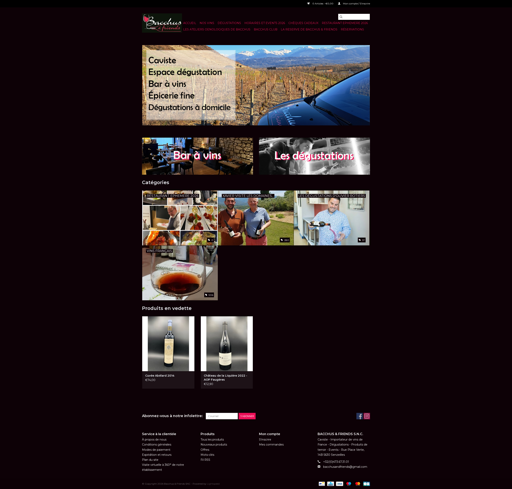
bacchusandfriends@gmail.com (345, 467)
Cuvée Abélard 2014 (159, 375)
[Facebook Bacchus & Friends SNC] (359, 416)
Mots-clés (207, 455)
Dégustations (229, 23)
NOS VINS (207, 23)
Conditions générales (156, 444)
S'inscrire (265, 439)
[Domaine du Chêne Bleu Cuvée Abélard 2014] (168, 343)
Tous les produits (212, 439)
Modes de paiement (156, 450)
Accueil (189, 23)
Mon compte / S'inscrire (356, 3)
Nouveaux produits (214, 444)
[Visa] (339, 483)
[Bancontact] (321, 483)
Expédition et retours (156, 455)
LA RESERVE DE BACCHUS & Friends (309, 29)
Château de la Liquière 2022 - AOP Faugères (225, 377)
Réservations (352, 29)
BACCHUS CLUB (265, 29)
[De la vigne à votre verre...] (256, 85)
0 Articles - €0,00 (323, 3)
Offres (205, 450)
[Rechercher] (341, 17)
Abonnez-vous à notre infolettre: (172, 416)
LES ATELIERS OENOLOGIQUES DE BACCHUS (216, 29)
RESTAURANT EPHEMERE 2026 (345, 23)
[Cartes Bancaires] (366, 483)
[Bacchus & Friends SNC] (162, 23)
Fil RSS (205, 460)
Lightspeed (213, 483)
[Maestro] (348, 483)
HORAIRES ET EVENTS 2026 (264, 23)
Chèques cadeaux (303, 23)
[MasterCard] (357, 483)
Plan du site (150, 460)
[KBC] (330, 483)
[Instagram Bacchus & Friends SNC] (367, 416)
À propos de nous (154, 439)
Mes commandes (271, 444)
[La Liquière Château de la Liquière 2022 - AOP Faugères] (227, 343)
